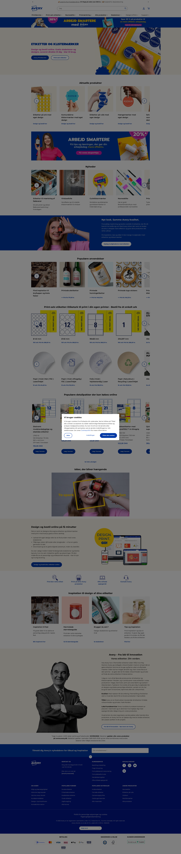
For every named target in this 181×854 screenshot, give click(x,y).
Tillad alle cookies (108, 435)
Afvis (68, 435)
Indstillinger (90, 435)
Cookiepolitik (86, 430)
